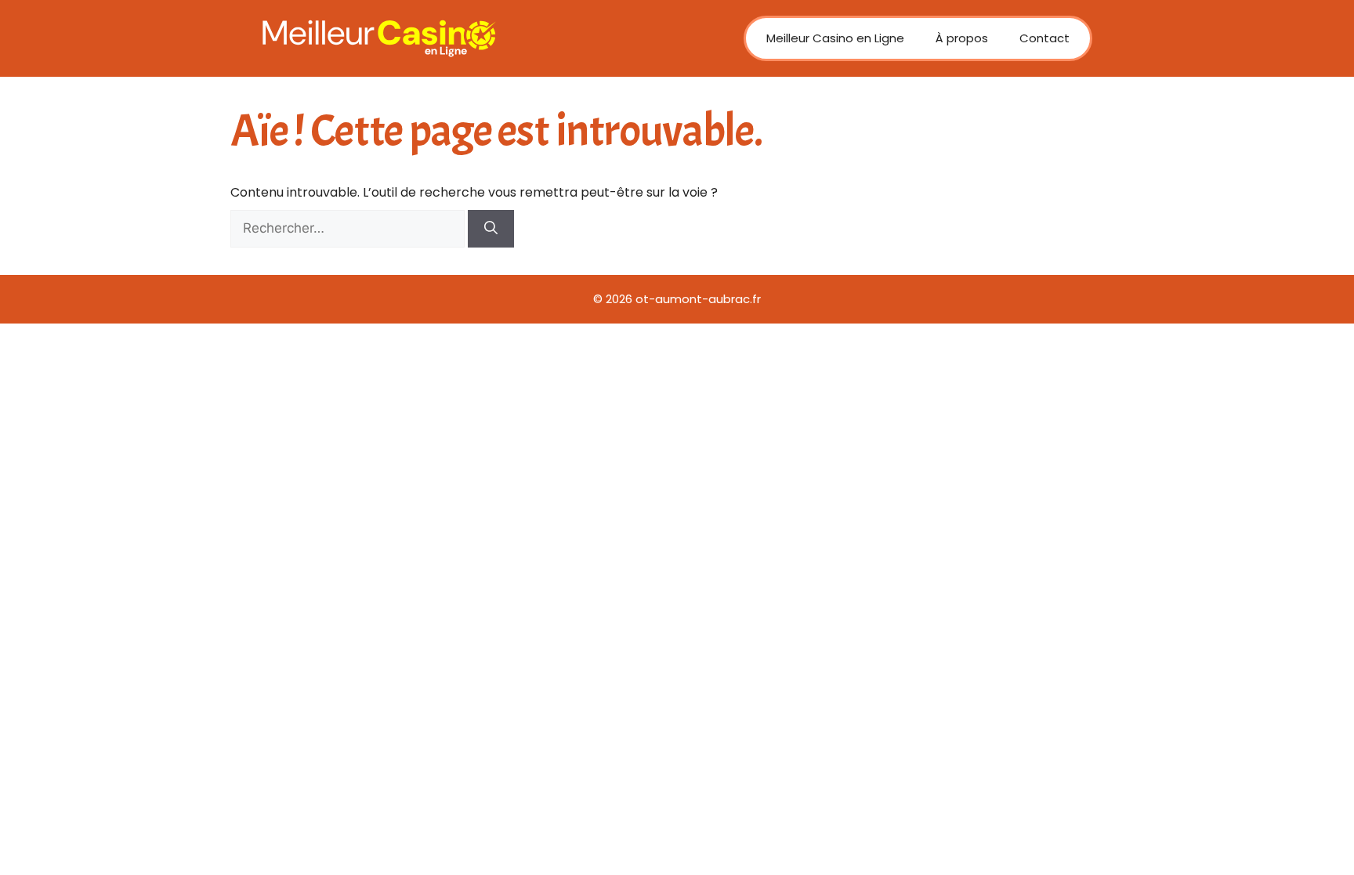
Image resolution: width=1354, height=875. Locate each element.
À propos (962, 38)
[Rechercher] (491, 229)
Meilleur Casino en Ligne (835, 38)
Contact (1044, 38)
